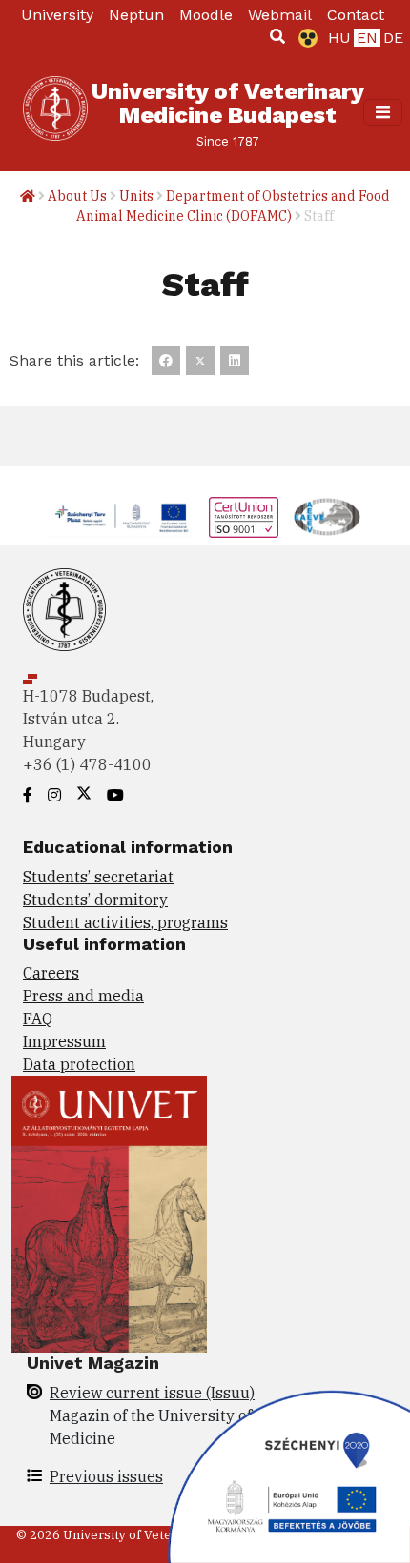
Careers (51, 972)
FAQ (37, 1018)
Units (136, 196)
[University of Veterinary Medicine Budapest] (55, 112)
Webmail (280, 15)
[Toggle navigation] (382, 112)
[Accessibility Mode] (304, 38)
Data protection (79, 1064)
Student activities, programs (125, 922)
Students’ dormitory (95, 899)
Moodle (206, 15)
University (57, 15)
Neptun (136, 15)
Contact (355, 15)
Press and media (83, 995)
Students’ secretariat (98, 876)
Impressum (64, 1041)
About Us (77, 196)
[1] (277, 36)
